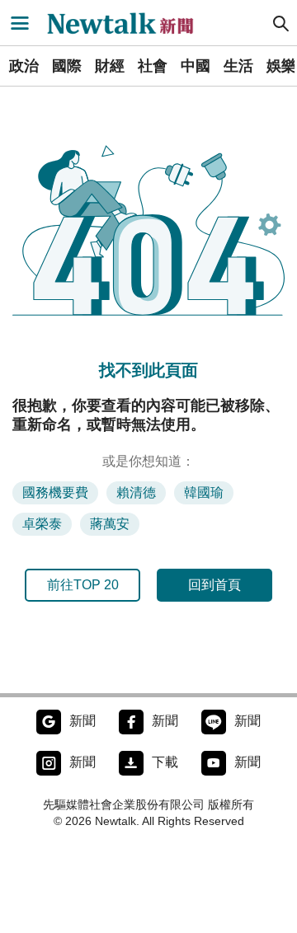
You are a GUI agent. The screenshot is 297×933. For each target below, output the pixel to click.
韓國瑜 (204, 492)
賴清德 (136, 492)
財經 (110, 66)
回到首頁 (214, 585)
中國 (195, 66)
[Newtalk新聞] (128, 23)
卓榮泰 (42, 524)
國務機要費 (55, 492)
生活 (238, 66)
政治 (24, 66)
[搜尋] (281, 23)
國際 (67, 66)
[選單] (19, 23)
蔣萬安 (110, 524)
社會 (152, 66)
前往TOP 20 (83, 585)
